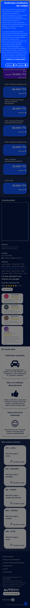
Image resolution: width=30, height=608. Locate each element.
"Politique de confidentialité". (16, 59)
